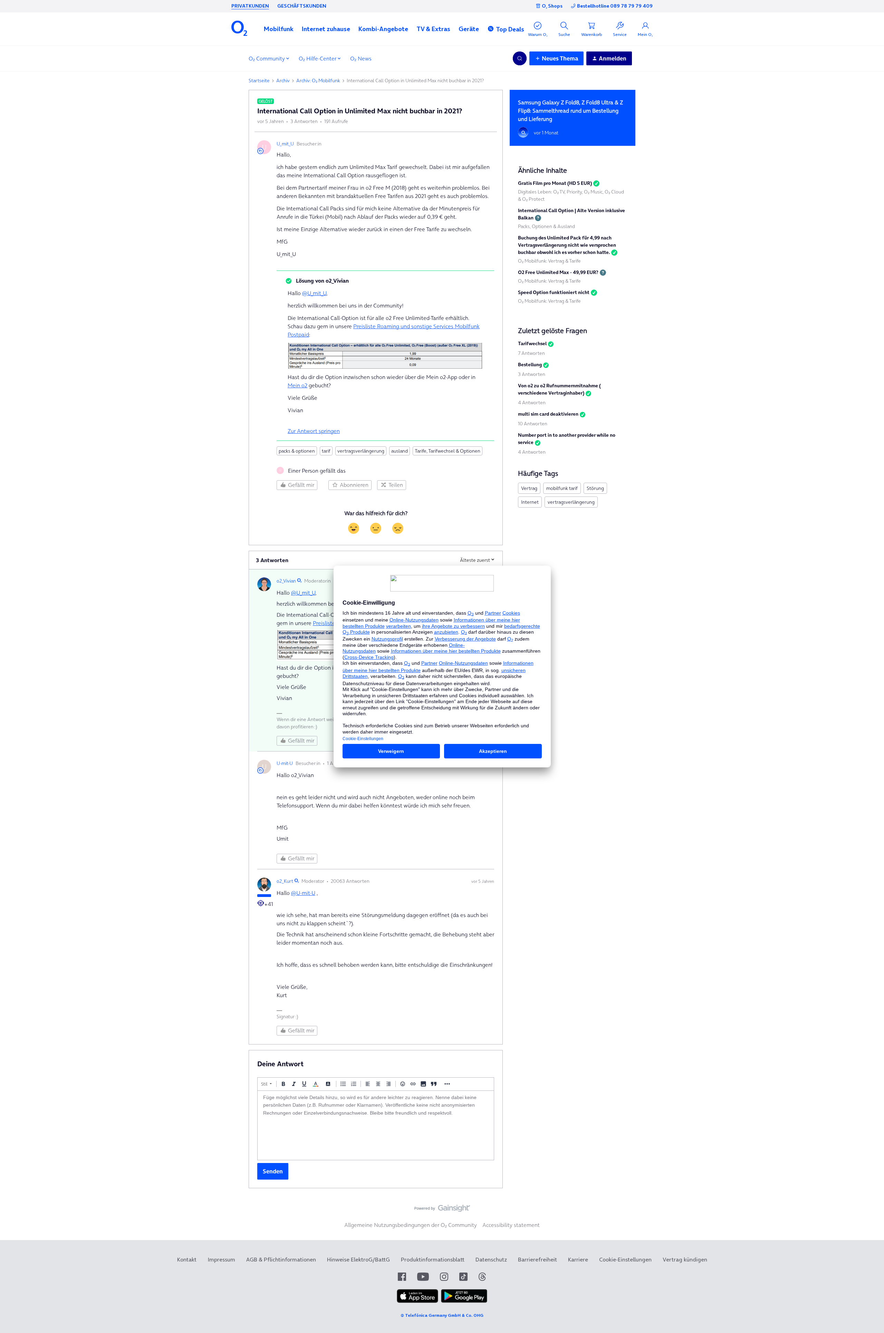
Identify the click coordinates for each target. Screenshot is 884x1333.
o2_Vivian (286, 580)
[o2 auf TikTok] (463, 1277)
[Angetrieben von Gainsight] (442, 1210)
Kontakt (186, 1259)
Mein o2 (297, 385)
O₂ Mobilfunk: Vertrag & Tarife (549, 260)
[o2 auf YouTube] (423, 1277)
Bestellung (530, 364)
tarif (326, 450)
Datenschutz (491, 1259)
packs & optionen (297, 450)
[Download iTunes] (417, 1301)
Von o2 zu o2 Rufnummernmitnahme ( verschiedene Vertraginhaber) (559, 389)
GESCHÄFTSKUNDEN (301, 5)
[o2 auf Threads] (482, 1277)
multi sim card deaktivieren (548, 413)
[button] (279, 29)
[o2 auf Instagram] (444, 1277)
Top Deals (510, 29)
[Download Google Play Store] (464, 1301)
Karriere (578, 1259)
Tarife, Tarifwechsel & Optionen (447, 450)
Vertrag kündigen (685, 1259)
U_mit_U (285, 143)
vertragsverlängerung (360, 450)
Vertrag (529, 488)
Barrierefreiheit (537, 1259)
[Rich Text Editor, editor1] (376, 1125)
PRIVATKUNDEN (250, 5)
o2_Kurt (285, 881)
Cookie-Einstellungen (625, 1259)
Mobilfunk (279, 29)
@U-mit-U (303, 893)
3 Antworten (531, 374)
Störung (595, 488)
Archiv (283, 80)
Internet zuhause (326, 29)
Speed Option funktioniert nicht (553, 292)
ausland (399, 450)
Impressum (221, 1259)
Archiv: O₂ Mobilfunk (318, 80)
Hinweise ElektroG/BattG (358, 1259)
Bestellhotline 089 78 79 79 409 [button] (615, 6)
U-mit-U (285, 763)
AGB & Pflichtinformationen (281, 1259)
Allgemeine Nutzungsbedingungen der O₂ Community (410, 1225)
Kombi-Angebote (383, 29)
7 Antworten (531, 353)
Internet (530, 502)
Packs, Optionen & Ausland (546, 226)
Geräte (469, 29)
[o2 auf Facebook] (402, 1277)
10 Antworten (532, 423)
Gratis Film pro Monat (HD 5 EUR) (555, 183)
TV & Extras (433, 29)
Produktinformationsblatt (432, 1259)
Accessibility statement (511, 1225)
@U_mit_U (314, 293)
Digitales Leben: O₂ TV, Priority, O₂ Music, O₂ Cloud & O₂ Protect (571, 195)
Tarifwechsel (532, 343)
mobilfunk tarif (562, 488)
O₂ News (361, 58)
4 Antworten (532, 402)
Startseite (259, 80)
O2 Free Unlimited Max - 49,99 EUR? (558, 272)
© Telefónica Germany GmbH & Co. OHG (442, 1315)
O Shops (552, 5)
